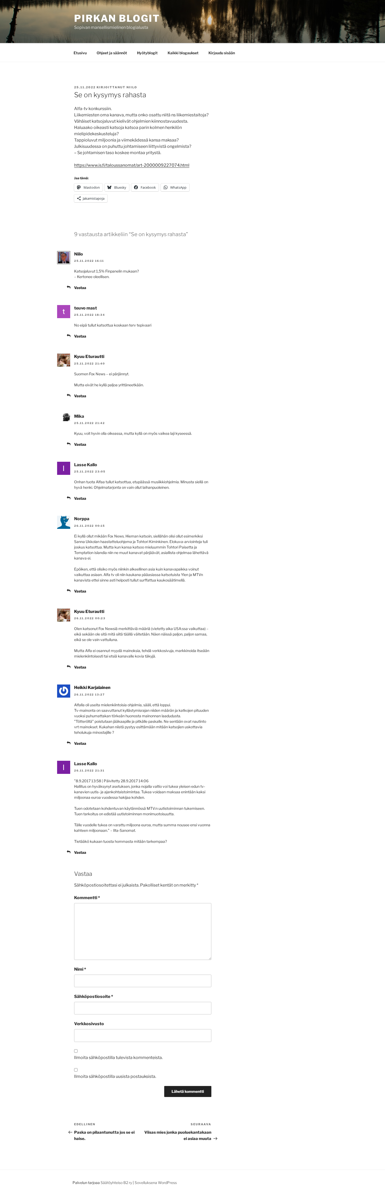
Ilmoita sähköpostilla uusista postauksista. (115, 1076)
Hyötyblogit (147, 53)
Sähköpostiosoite (93, 996)
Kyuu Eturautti (89, 356)
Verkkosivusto (89, 1023)
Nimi (80, 969)
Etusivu (80, 53)
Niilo (131, 87)
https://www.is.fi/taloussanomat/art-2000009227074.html (131, 165)
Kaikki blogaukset (183, 53)
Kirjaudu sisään (221, 53)
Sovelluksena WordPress (156, 1182)
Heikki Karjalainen (92, 687)
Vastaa (80, 287)
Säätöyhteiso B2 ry (116, 1182)
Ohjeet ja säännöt (112, 53)
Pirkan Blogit (117, 18)
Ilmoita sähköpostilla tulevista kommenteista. (118, 1057)
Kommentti (87, 897)
